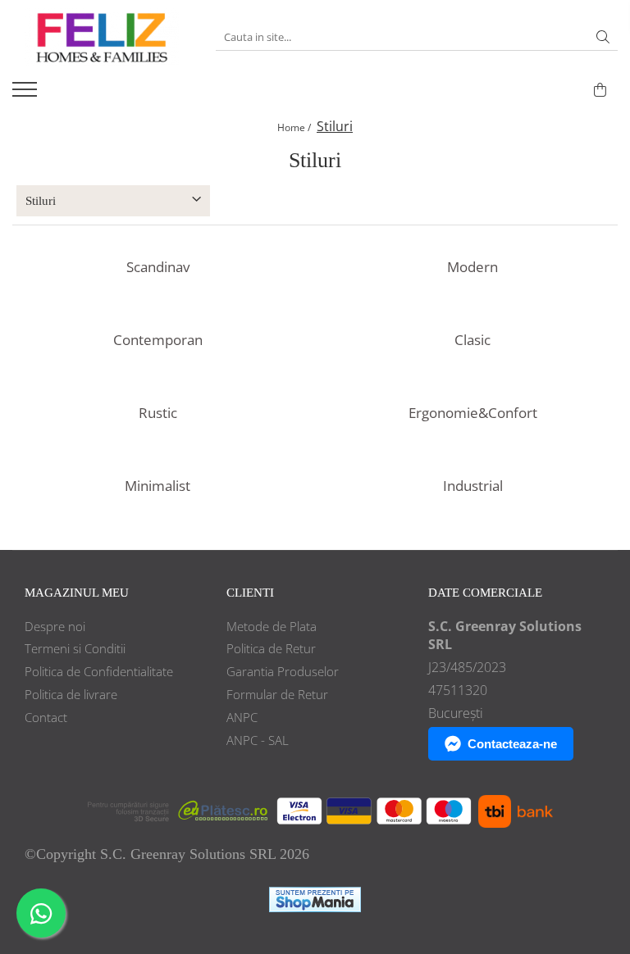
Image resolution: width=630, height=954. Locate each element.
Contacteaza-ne (512, 744)
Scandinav (157, 267)
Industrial (473, 486)
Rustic (158, 413)
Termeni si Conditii (75, 648)
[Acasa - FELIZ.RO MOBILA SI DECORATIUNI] (102, 37)
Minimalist (157, 486)
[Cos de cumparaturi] (600, 90)
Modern (472, 267)
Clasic (472, 340)
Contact (46, 717)
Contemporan (158, 340)
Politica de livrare (71, 694)
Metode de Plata (271, 626)
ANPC (242, 717)
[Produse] (26, 94)
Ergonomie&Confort (473, 413)
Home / (295, 127)
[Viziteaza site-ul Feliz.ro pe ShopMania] (315, 899)
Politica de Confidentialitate (99, 671)
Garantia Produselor (282, 671)
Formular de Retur (277, 694)
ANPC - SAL (257, 740)
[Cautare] (603, 37)
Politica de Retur (271, 648)
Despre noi (55, 626)
